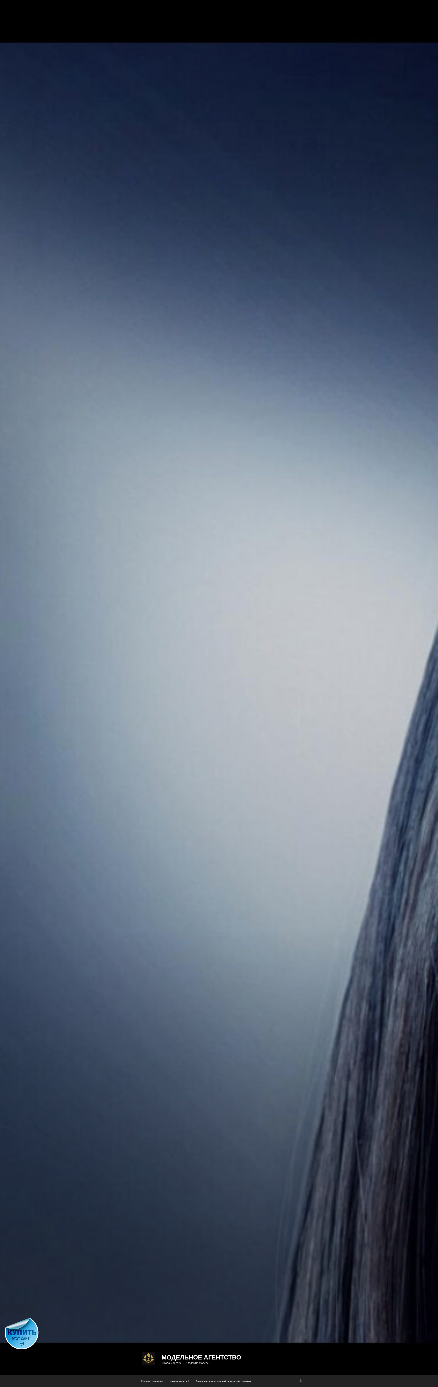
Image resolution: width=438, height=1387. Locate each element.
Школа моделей (179, 1381)
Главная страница (152, 1381)
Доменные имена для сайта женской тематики (224, 1381)
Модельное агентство (201, 1356)
